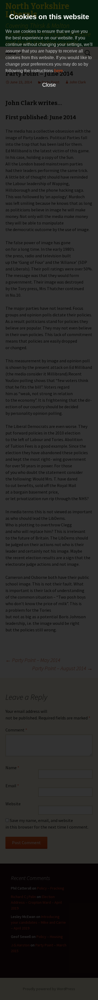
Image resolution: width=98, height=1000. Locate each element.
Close (49, 85)
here (58, 70)
